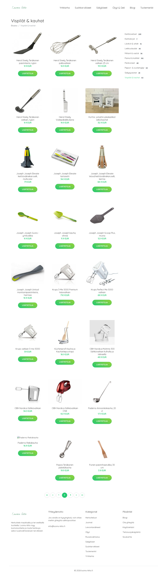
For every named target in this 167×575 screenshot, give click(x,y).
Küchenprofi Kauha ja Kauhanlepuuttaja (64, 350)
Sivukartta (127, 537)
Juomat (88, 522)
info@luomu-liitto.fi (56, 526)
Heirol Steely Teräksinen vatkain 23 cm (102, 61)
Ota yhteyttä (128, 522)
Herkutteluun (91, 517)
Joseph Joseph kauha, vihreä (65, 234)
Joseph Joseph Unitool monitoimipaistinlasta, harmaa (28, 292)
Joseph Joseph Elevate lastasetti (64, 175)
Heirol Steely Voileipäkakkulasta (65, 118)
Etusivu (14, 25)
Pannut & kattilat (134, 58)
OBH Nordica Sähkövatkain (28, 408)
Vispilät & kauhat (134, 77)
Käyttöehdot (128, 527)
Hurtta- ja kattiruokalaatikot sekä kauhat (102, 118)
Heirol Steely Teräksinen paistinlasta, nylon (27, 61)
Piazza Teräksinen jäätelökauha (64, 466)
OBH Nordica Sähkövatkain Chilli (65, 409)
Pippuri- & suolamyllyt (136, 68)
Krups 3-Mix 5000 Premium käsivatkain (65, 291)
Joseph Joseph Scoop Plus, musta (102, 234)
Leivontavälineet (92, 527)
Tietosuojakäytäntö (132, 532)
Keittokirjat (131, 39)
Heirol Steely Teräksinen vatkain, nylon (27, 118)
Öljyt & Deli (119, 7)
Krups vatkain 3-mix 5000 (28, 349)
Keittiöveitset (133, 34)
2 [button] (64, 495)
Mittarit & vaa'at (133, 53)
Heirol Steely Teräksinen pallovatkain (65, 61)
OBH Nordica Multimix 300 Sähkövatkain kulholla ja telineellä (102, 352)
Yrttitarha (65, 7)
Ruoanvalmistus (92, 537)
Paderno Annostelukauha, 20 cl (102, 409)
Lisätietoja (27, 73)
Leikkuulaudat (133, 48)
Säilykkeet (101, 7)
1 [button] (58, 495)
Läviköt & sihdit (133, 43)
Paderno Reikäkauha (28, 443)
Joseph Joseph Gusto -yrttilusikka (27, 234)
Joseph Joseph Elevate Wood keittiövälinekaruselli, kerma (102, 176)
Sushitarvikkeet (83, 7)
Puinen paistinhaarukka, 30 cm (102, 466)
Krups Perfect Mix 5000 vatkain (102, 291)
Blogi (132, 7)
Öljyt (87, 532)
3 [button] (70, 495)
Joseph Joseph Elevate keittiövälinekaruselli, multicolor (27, 176)
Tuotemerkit (146, 7)
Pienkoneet (131, 63)
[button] (47, 495)
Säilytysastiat (132, 72)
